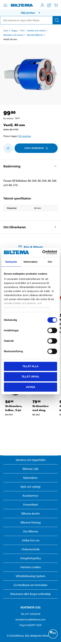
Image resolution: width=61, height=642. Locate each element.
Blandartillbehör (35, 34)
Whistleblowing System (30, 576)
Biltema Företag (31, 522)
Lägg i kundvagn (34, 148)
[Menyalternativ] (5, 5)
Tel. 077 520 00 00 (30, 614)
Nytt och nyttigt (30, 487)
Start (5, 30)
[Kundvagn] (56, 5)
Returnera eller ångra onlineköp (30, 594)
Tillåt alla (30, 366)
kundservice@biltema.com (30, 619)
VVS (22, 30)
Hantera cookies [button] (30, 567)
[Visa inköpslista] (49, 5)
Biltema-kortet (30, 513)
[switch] (52, 330)
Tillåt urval (30, 376)
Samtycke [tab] (11, 261)
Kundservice (30, 496)
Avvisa (30, 387)
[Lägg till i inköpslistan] (8, 148)
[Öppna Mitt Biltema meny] (42, 5)
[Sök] (57, 20)
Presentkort (30, 504)
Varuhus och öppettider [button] (31, 460)
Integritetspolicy (30, 558)
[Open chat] (53, 634)
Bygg (14, 30)
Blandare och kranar (13, 34)
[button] (30, 12)
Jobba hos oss (30, 540)
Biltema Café (30, 469)
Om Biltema (30, 531)
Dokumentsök (30, 549)
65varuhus (25, 136)
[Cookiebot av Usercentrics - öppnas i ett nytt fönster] (43, 252)
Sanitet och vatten (36, 30)
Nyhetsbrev (30, 478)
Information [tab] (30, 261)
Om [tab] (50, 261)
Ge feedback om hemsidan (30, 585)
